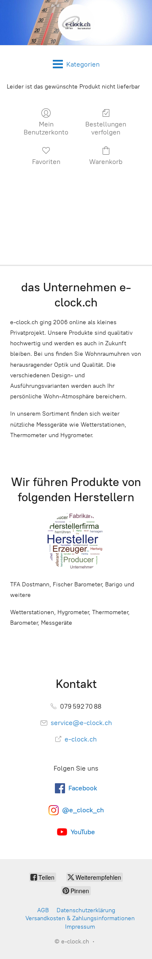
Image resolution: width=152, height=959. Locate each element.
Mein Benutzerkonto (46, 128)
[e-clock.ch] (76, 22)
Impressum (80, 926)
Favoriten (46, 162)
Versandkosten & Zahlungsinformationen (80, 918)
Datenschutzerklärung (86, 910)
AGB (43, 910)
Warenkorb (105, 162)
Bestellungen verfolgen (105, 128)
